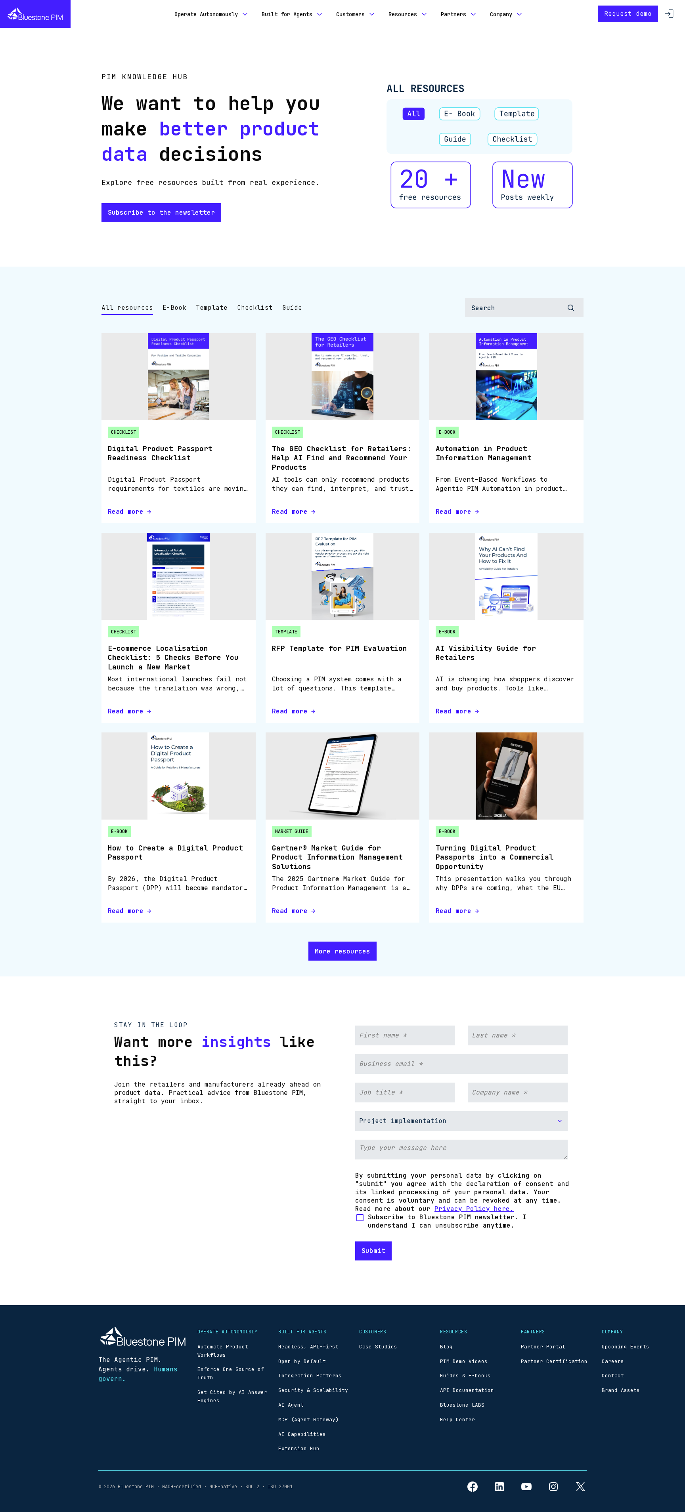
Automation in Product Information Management (484, 453)
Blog (446, 1346)
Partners (453, 14)
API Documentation (467, 1390)
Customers (350, 14)
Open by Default (302, 1361)
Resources (402, 14)
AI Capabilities (302, 1434)
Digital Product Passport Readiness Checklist (160, 453)
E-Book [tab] (174, 307)
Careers (613, 1361)
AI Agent (291, 1404)
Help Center (457, 1419)
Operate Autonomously (206, 14)
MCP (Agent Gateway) (308, 1419)
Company (501, 14)
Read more (126, 511)
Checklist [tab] (255, 307)
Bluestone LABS (462, 1404)
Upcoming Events (625, 1346)
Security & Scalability (313, 1390)
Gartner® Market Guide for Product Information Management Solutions (337, 857)
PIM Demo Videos (464, 1361)
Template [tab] (212, 307)
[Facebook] (472, 1486)
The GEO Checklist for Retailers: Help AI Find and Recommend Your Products (341, 458)
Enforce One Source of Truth (230, 1373)
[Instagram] (553, 1486)
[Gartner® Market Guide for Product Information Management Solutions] (343, 776)
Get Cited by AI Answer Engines (232, 1396)
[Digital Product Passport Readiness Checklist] (178, 376)
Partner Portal (543, 1346)
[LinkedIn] (499, 1486)
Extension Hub (299, 1448)
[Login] (669, 14)
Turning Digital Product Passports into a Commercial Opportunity (494, 857)
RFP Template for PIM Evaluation (339, 648)
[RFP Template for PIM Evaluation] (343, 576)
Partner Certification (554, 1361)
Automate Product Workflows (222, 1350)
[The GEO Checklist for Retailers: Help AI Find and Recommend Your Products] (343, 376)
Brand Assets (621, 1390)
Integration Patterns (310, 1375)
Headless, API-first (308, 1346)
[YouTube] (526, 1486)
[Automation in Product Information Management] (506, 376)
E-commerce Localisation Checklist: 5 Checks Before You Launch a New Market (173, 657)
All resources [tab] (127, 307)
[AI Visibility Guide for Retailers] (506, 576)
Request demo (628, 14)
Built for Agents (287, 14)
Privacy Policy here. (474, 1209)
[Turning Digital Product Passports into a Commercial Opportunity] (506, 776)
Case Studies (378, 1346)
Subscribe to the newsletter (161, 212)
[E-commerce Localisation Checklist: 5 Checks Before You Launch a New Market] (178, 576)
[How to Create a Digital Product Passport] (178, 776)
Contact (613, 1375)
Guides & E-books (465, 1375)
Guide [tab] (292, 307)
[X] (580, 1486)
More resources (342, 951)
